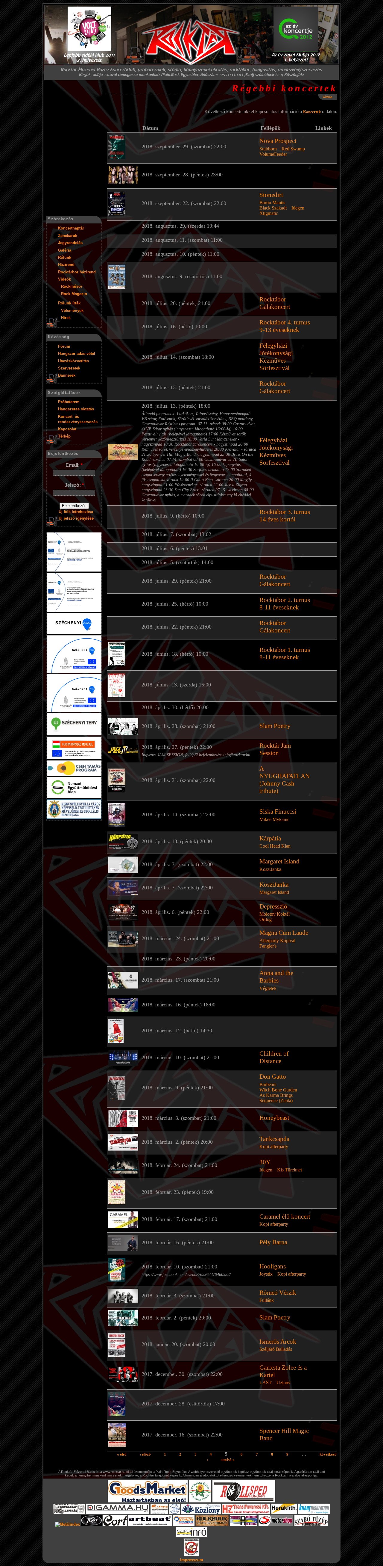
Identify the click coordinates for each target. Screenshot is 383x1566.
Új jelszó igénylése (76, 518)
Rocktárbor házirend (77, 272)
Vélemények (72, 310)
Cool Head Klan (275, 846)
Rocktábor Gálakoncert (274, 303)
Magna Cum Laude (283, 932)
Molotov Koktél (274, 914)
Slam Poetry (275, 725)
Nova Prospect (278, 140)
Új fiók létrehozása (76, 511)
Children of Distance (274, 1057)
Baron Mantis (272, 202)
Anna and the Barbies (276, 976)
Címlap (327, 97)
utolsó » (228, 1459)
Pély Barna (273, 1242)
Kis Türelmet (289, 1169)
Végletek (267, 988)
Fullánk (266, 1300)
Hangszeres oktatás (76, 409)
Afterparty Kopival (277, 940)
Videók (64, 279)
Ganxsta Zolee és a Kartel (283, 1371)
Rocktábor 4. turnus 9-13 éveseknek (284, 326)
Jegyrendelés (70, 243)
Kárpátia (270, 838)
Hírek (66, 317)
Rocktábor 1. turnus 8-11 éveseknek (284, 653)
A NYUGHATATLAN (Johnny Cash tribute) (284, 779)
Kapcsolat (67, 429)
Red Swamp (293, 148)
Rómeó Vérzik (277, 1292)
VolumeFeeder (273, 154)
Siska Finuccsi (277, 811)
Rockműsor (71, 286)
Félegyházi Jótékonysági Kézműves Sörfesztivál (276, 357)
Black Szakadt (273, 207)
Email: (74, 465)
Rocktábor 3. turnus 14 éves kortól (284, 515)
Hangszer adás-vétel (76, 353)
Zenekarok (67, 235)
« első (122, 1454)
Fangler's (267, 945)
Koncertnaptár (71, 228)
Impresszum (191, 1560)
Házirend (66, 264)
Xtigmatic (268, 213)
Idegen (297, 207)
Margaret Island (279, 861)
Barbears (267, 1084)
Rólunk (64, 257)
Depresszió (273, 906)
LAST (265, 1382)
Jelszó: (74, 485)
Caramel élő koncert (284, 1216)
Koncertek (312, 112)
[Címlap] (191, 41)
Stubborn (268, 148)
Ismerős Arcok (277, 1341)
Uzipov (283, 1382)
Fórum (64, 346)
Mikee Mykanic (274, 819)
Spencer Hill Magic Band (284, 1434)
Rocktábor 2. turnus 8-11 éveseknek (284, 603)
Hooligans (272, 1266)
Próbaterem (69, 402)
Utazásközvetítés (73, 361)
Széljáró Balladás (275, 1349)
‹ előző (145, 1454)
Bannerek (66, 375)
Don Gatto (272, 1076)
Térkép (64, 436)
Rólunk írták (69, 303)
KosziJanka (270, 869)
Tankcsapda (274, 1138)
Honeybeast (274, 1117)
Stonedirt (271, 194)
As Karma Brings (276, 1095)
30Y (264, 1162)
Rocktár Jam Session (275, 749)
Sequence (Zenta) (276, 1100)
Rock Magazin (74, 294)
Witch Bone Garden (278, 1089)
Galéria (64, 250)
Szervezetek (69, 368)
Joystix (266, 1273)
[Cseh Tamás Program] (74, 774)
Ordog (265, 919)
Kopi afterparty (273, 1146)
